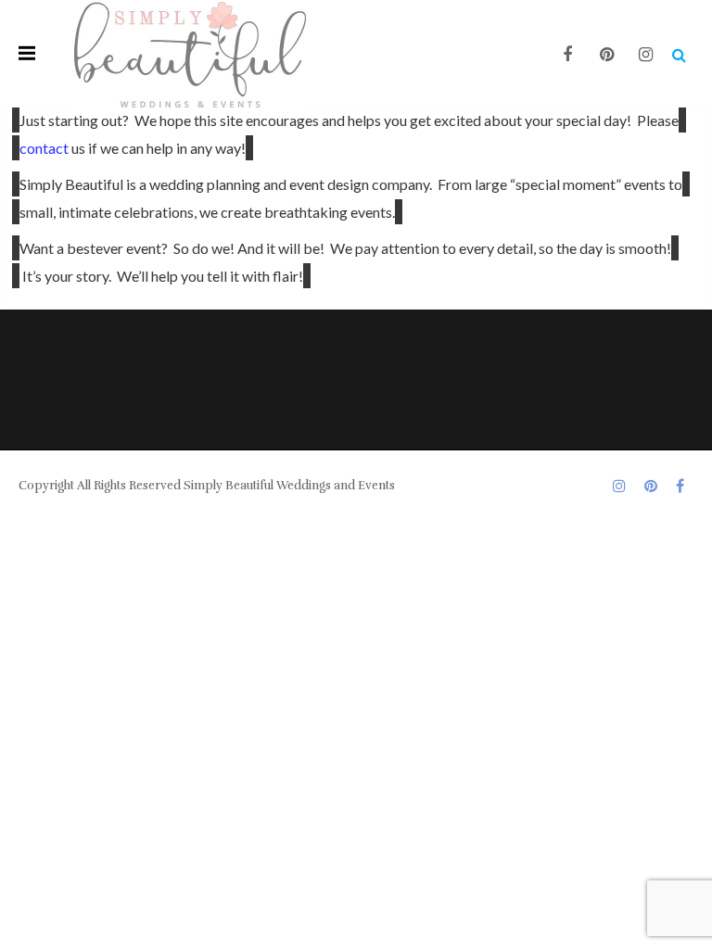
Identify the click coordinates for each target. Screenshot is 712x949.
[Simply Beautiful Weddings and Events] (190, 53)
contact (44, 148)
